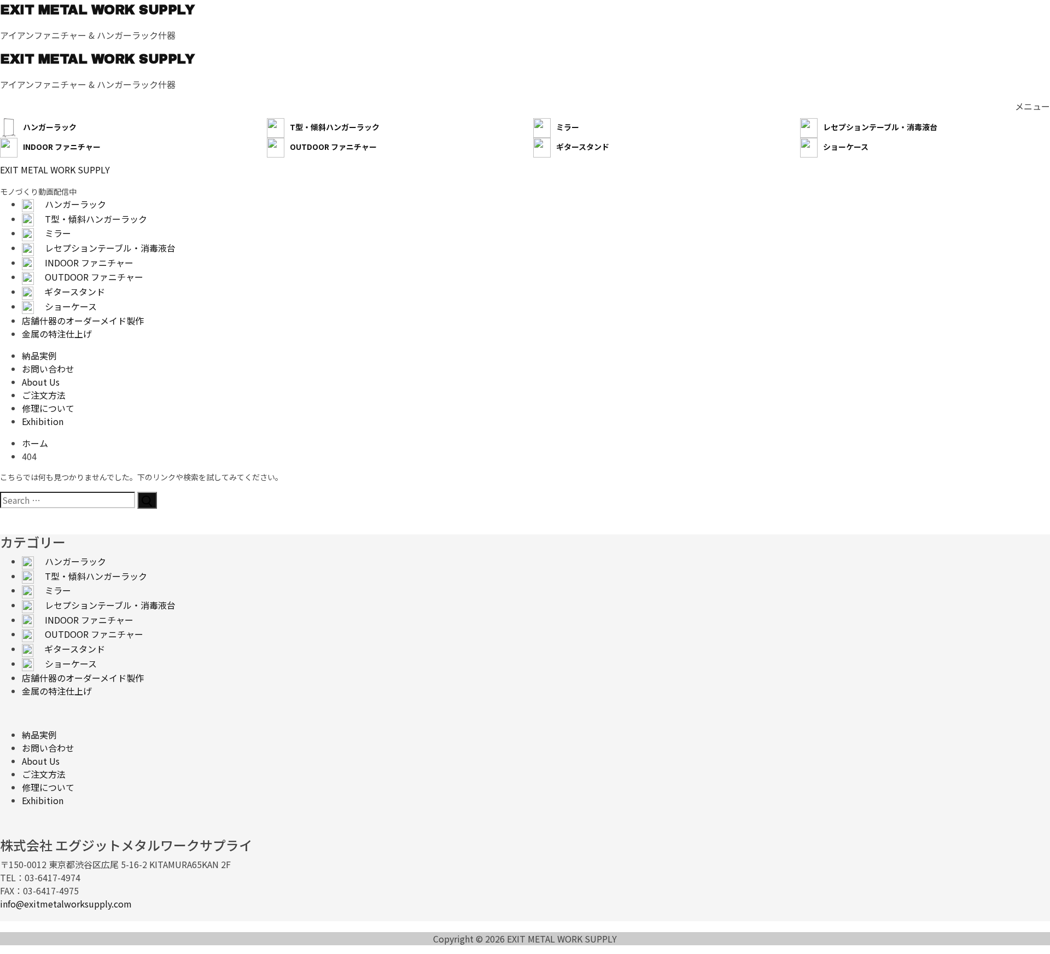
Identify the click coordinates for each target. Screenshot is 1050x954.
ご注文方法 (44, 774)
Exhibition (42, 800)
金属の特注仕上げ (57, 690)
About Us (41, 760)
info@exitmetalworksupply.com (66, 903)
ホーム (35, 443)
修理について (48, 787)
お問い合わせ (48, 747)
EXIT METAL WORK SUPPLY (97, 10)
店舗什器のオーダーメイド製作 (83, 677)
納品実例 (39, 734)
